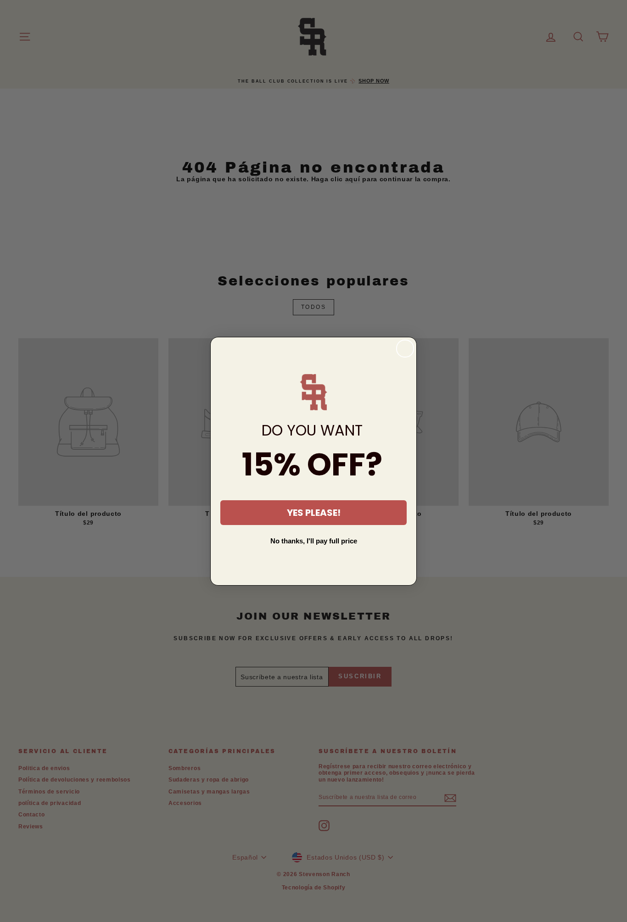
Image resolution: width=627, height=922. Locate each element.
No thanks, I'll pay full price (313, 541)
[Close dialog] (405, 349)
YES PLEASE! (314, 512)
